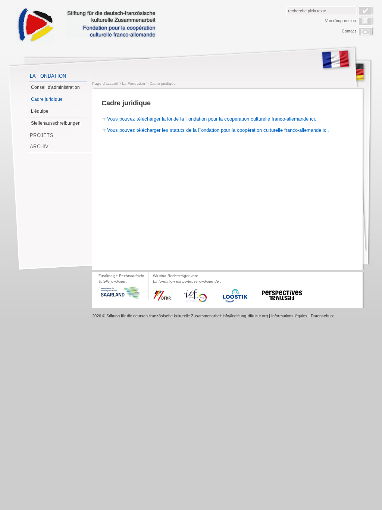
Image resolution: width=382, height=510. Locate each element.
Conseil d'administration (55, 87)
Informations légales (289, 316)
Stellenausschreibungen (56, 123)
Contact (349, 31)
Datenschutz (322, 316)
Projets (41, 135)
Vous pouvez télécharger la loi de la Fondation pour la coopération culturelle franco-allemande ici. (211, 119)
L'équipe (39, 111)
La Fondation (48, 76)
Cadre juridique (47, 99)
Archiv (39, 146)
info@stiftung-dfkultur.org (245, 316)
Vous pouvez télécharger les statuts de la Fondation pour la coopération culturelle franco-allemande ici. (218, 130)
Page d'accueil (105, 83)
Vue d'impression (340, 20)
